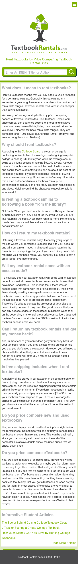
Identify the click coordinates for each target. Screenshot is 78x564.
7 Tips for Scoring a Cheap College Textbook (30, 527)
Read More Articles (64, 543)
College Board (31, 151)
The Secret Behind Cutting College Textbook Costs (34, 522)
